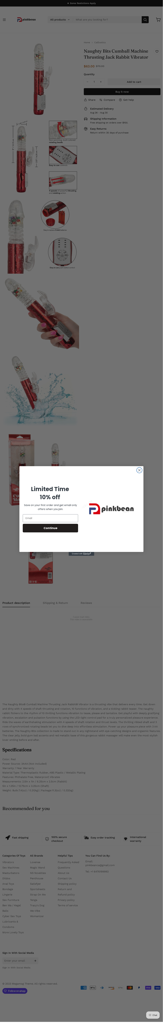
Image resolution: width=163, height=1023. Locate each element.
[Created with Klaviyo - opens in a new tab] (81, 554)
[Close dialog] (139, 470)
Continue (50, 528)
